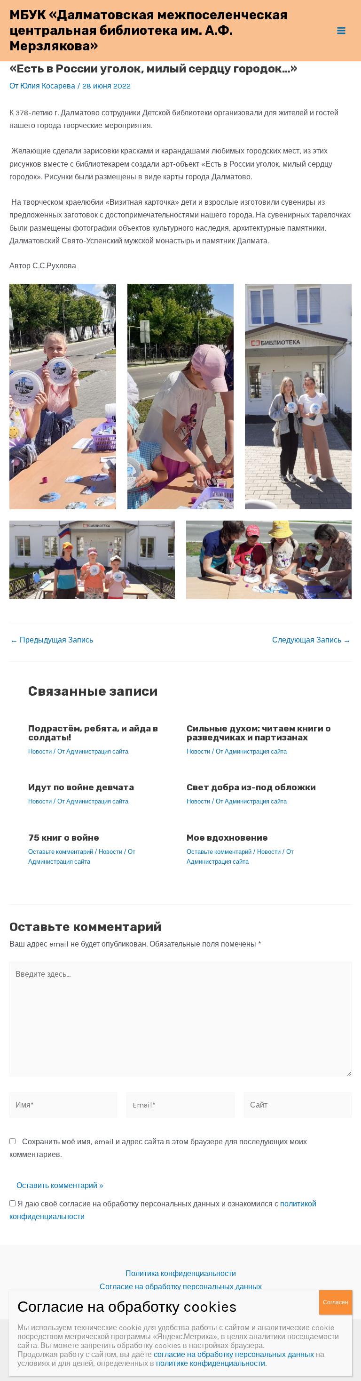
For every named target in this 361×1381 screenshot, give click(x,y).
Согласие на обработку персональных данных (181, 1286)
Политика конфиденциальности (181, 1273)
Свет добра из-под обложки (251, 787)
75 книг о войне (63, 837)
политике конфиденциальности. (211, 1363)
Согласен (335, 1302)
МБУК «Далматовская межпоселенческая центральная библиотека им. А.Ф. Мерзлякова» (148, 30)
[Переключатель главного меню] (341, 30)
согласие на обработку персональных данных (234, 1354)
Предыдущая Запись (51, 640)
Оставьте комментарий (60, 851)
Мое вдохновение (227, 837)
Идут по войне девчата (81, 787)
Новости (40, 751)
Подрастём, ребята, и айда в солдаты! (93, 733)
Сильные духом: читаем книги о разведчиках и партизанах (259, 733)
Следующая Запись (311, 640)
